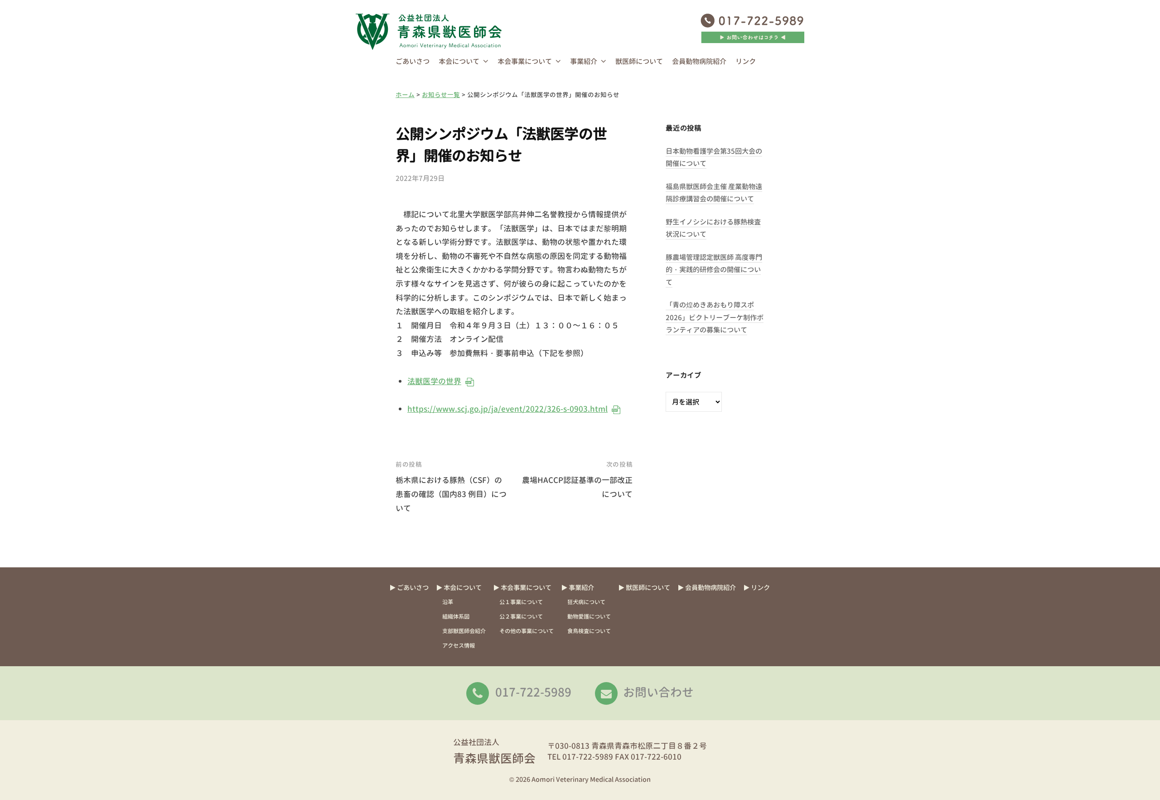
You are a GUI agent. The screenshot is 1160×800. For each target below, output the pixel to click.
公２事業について (521, 616)
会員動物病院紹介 (699, 61)
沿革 (447, 602)
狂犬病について (586, 602)
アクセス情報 (458, 645)
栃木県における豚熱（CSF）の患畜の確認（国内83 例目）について (451, 494)
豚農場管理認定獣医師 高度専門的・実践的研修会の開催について (714, 270)
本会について (459, 61)
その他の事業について (526, 631)
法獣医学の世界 (434, 381)
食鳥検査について (589, 631)
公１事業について (521, 602)
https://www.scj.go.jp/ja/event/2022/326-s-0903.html (507, 409)
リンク (745, 61)
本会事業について (525, 61)
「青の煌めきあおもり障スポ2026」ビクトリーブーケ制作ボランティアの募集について (715, 317)
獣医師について (639, 61)
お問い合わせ (658, 692)
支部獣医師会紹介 (464, 631)
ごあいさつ (413, 61)
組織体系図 (455, 616)
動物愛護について (589, 616)
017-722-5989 (533, 692)
